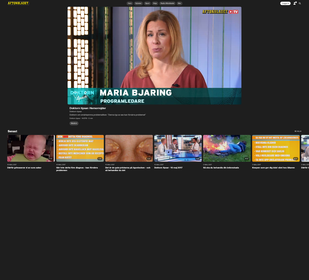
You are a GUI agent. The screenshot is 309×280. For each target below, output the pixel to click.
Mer (179, 3)
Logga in (285, 3)
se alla (298, 131)
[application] (154, 56)
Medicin (74, 123)
